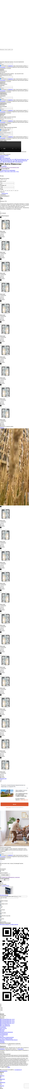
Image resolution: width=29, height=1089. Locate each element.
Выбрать (2, 427)
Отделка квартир (4, 895)
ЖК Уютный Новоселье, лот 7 (7, 1023)
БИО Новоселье (4, 8)
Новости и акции (4, 3)
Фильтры (2, 1014)
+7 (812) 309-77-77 (24, 799)
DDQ (8, 1067)
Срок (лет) (2, 897)
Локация (2, 20)
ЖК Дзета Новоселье (5, 158)
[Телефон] (1, 29)
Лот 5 (9, 171)
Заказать (2, 69)
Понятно (2, 1072)
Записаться (2, 82)
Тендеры (2, 19)
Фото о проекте (3, 17)
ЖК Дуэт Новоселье (7, 162)
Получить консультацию (5, 923)
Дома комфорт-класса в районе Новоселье (21, 791)
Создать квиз (8, 807)
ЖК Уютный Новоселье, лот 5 (7, 1020)
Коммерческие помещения (6, 1032)
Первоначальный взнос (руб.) (7, 896)
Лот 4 (6, 171)
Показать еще (3, 778)
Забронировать (3, 93)
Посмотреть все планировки (8, 170)
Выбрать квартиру (4, 23)
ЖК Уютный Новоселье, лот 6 (8, 160)
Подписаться (3, 1046)
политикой (2, 67)
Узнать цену (2, 231)
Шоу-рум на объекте (5, 7)
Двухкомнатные (4, 1034)
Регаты (1, 5)
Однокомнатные (4, 1033)
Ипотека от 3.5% (4, 42)
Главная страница (4, 155)
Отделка (2, 21)
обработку (10, 65)
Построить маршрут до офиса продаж (9, 924)
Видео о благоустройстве (6, 33)
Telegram (2, 1041)
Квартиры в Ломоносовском (7, 1037)
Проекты (2, 16)
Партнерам (2, 41)
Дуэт (17, 171)
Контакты (2, 4)
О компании (3, 2)
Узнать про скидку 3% (4, 168)
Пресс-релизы (3, 1028)
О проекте (4, 166)
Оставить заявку (5, 874)
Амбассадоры (3, 9)
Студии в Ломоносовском (6, 1038)
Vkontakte (2, 1042)
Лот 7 (15, 171)
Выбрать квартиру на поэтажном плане (9, 167)
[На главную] (8, 15)
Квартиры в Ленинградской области (9, 1039)
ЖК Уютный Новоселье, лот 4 (7, 159)
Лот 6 (12, 171)
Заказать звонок (3, 26)
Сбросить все (4, 193)
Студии (2, 1036)
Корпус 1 (2, 171)
